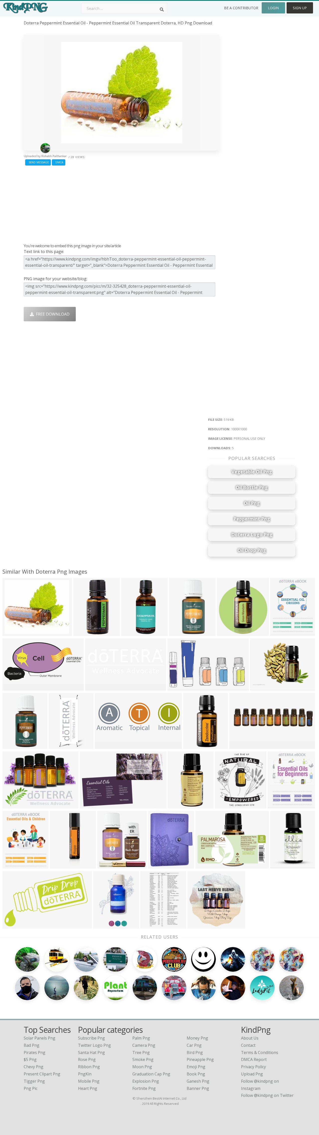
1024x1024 (132, 632)
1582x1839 (108, 865)
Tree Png (141, 1052)
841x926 (224, 805)
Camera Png (143, 1045)
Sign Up (300, 7)
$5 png (30, 1059)
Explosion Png (145, 1081)
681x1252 (151, 925)
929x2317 (193, 745)
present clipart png (42, 1074)
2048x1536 (199, 925)
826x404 (12, 687)
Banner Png (198, 1088)
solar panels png (39, 1038)
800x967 (277, 805)
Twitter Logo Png (94, 1045)
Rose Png (87, 1059)
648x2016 (60, 865)
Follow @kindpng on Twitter (267, 1095)
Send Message (38, 162)
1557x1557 (84, 632)
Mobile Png (88, 1081)
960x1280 (158, 865)
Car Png (194, 1045)
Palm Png (141, 1038)
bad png (31, 1045)
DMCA (58, 162)
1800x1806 (207, 865)
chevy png (33, 1066)
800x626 (259, 687)
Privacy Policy (253, 1066)
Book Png (196, 1074)
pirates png (34, 1052)
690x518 (12, 805)
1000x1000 (14, 632)
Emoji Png (196, 1066)
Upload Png (252, 1074)
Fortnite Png (144, 1088)
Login (273, 7)
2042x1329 (179, 687)
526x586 (226, 632)
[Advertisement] (121, 203)
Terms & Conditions (259, 1052)
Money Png (197, 1038)
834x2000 (13, 745)
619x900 (177, 805)
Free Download (52, 314)
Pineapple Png (200, 1059)
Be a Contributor (241, 7)
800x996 (12, 865)
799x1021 (280, 632)
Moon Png (142, 1066)
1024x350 (105, 745)
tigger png (34, 1081)
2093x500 (239, 745)
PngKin (84, 1074)
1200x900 (103, 925)
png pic (30, 1088)
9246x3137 (96, 687)
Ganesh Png (198, 1081)
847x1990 (179, 632)
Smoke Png (143, 1059)
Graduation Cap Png (151, 1074)
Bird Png (195, 1052)
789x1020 (280, 865)
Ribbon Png (89, 1066)
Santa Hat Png (91, 1052)
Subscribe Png (91, 1038)
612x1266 (59, 745)
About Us (249, 1038)
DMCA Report (254, 1059)
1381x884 (13, 925)
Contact (248, 1045)
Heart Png (87, 1088)
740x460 (89, 805)
